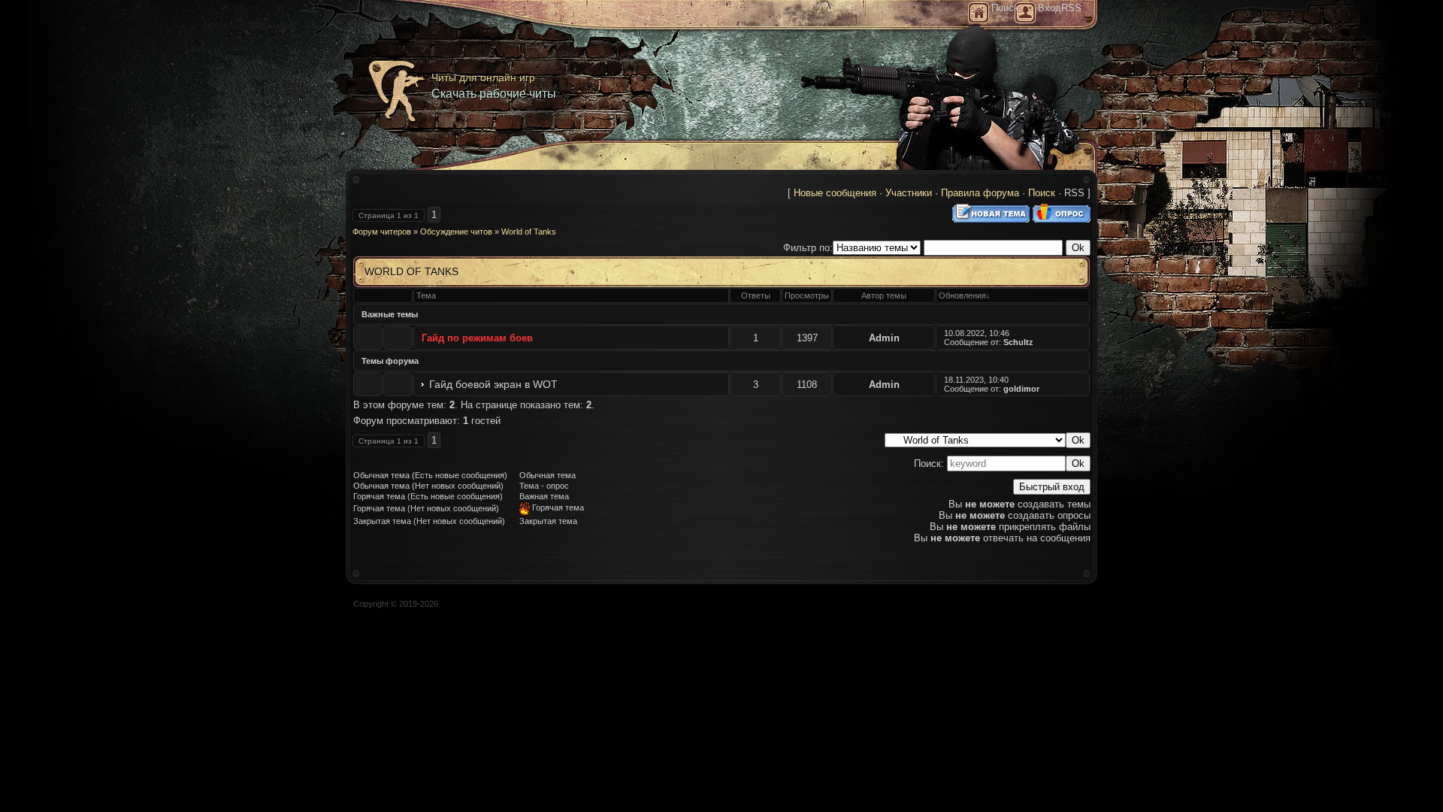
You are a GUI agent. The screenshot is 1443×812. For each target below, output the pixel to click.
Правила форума (980, 192)
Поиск (1041, 192)
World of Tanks (528, 231)
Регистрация (1025, 12)
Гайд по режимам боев (477, 338)
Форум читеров (381, 231)
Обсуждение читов (456, 231)
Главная (978, 12)
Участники (908, 192)
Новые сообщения (835, 192)
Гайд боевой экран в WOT (493, 384)
